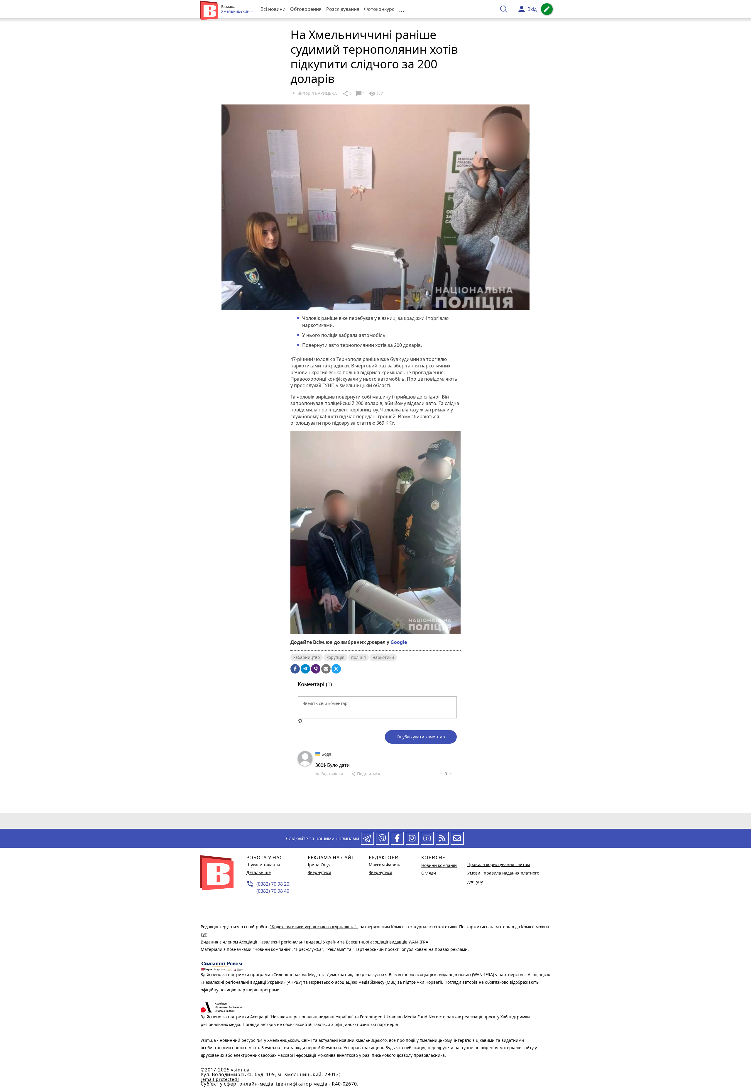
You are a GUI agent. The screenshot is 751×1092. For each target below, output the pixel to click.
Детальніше (258, 872)
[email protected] (220, 1079)
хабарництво (306, 657)
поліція (358, 657)
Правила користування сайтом (498, 864)
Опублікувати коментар (421, 737)
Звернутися (319, 872)
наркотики (383, 657)
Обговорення (306, 9)
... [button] (401, 9)
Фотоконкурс (379, 9)
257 (376, 93)
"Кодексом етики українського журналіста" (314, 926)
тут (204, 934)
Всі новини (273, 9)
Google (398, 642)
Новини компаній (439, 865)
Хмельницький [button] (235, 11)
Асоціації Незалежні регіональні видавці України (289, 942)
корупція (335, 657)
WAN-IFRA (418, 942)
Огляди (428, 873)
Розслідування (342, 9)
